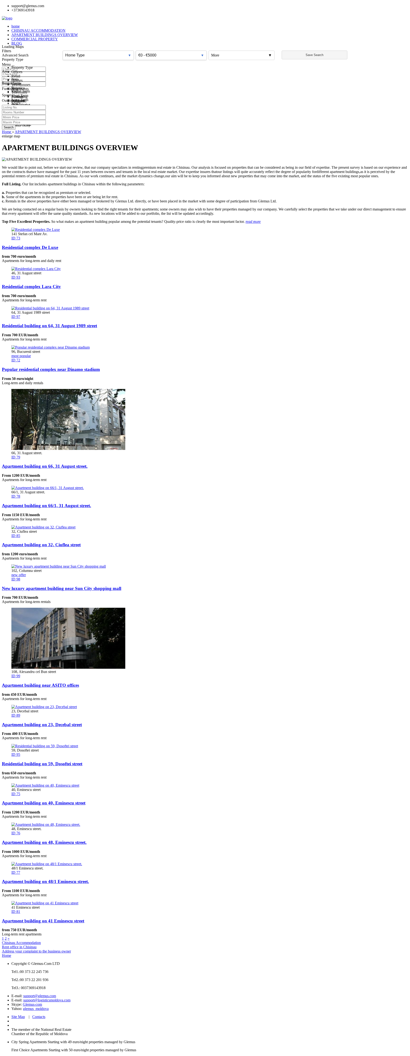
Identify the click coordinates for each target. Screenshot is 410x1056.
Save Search (314, 55)
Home (6, 955)
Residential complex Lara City (31, 286)
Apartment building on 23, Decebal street (42, 724)
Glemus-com (32, 1004)
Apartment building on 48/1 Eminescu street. (45, 881)
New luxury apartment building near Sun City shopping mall (61, 588)
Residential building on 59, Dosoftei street (42, 763)
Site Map (18, 1017)
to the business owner (55, 951)
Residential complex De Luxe (30, 247)
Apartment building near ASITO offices (40, 685)
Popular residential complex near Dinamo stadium (51, 369)
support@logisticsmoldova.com (46, 1000)
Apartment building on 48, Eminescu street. (44, 842)
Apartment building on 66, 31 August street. (45, 466)
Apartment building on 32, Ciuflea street (41, 544)
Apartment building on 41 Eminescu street (43, 920)
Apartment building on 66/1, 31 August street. (46, 505)
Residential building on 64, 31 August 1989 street (49, 325)
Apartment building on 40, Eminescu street (43, 802)
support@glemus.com (39, 996)
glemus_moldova (36, 1009)
